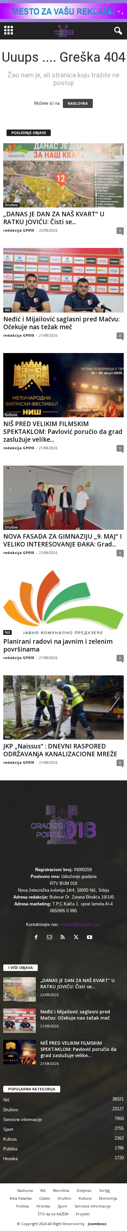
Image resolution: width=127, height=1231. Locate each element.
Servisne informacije (22, 1119)
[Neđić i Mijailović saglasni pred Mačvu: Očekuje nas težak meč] (63, 280)
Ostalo (44, 1198)
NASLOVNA (78, 103)
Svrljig (104, 1190)
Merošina (61, 1190)
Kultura (11, 414)
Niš (7, 310)
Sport (8, 1129)
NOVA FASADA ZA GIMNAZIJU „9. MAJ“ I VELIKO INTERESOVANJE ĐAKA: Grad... (62, 540)
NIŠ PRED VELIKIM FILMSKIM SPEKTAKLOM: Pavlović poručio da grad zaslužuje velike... (62, 432)
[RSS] (64, 937)
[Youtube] (90, 937)
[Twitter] (77, 937)
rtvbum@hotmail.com (81, 924)
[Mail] (51, 937)
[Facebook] (37, 937)
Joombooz (97, 1223)
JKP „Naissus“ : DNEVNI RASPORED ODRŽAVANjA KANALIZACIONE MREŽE (60, 750)
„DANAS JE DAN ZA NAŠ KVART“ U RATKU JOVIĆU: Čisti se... (54, 218)
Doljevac (84, 1190)
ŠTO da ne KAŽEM (53, 1213)
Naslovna (25, 1190)
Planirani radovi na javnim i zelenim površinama (58, 645)
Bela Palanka (21, 1198)
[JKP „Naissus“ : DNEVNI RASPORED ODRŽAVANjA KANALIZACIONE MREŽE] (63, 707)
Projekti (83, 1213)
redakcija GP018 (18, 230)
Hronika (10, 1158)
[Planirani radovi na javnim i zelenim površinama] (63, 602)
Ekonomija (108, 1198)
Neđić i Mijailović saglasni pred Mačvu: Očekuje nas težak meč (61, 323)
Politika (10, 1148)
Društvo (11, 205)
